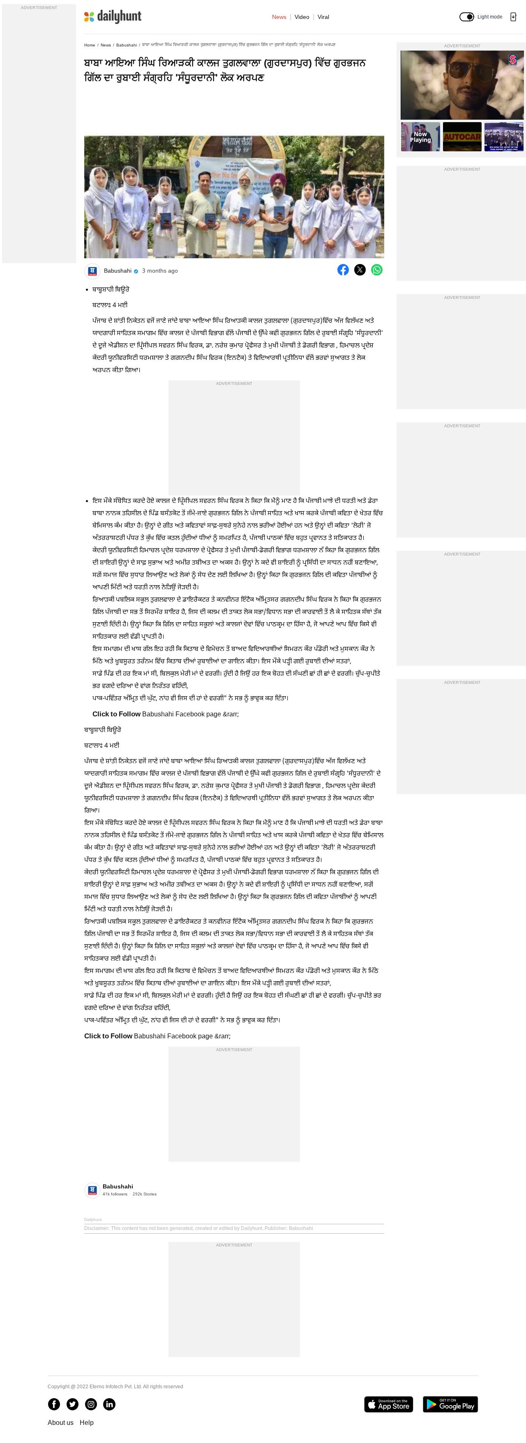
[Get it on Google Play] (450, 1404)
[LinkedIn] (109, 1404)
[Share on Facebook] (343, 269)
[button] (466, 16)
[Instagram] (91, 1404)
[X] (72, 1404)
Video (302, 17)
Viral (323, 17)
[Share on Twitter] (360, 269)
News (279, 17)
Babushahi (126, 45)
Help (87, 1422)
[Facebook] (54, 1404)
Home (89, 45)
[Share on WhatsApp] (376, 269)
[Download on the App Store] (388, 1404)
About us (61, 1422)
